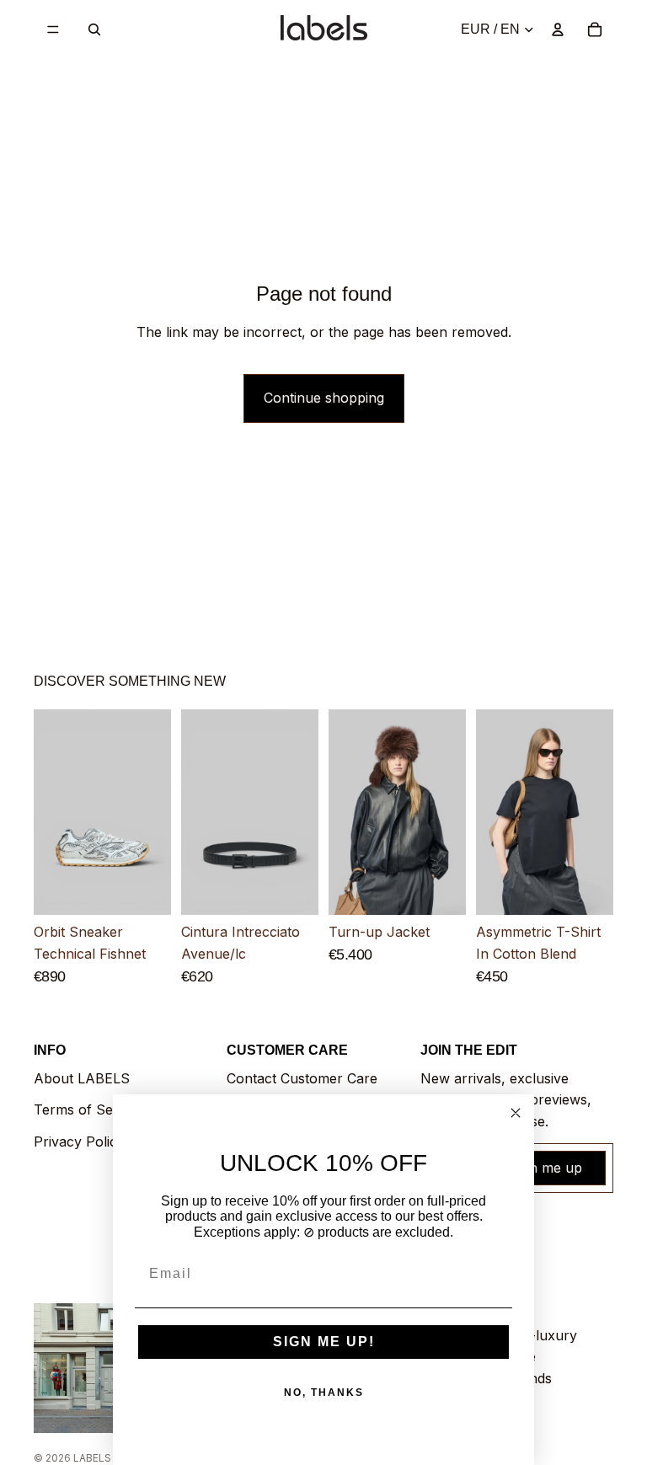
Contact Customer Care (302, 1078)
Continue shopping (324, 397)
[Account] (557, 29)
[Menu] (53, 29)
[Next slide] (152, 812)
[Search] (94, 29)
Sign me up (546, 1167)
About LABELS (82, 1078)
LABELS (92, 1458)
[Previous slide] (52, 812)
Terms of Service (89, 1109)
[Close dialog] (515, 1113)
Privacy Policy (79, 1141)
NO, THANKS (324, 1392)
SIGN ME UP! (324, 1341)
